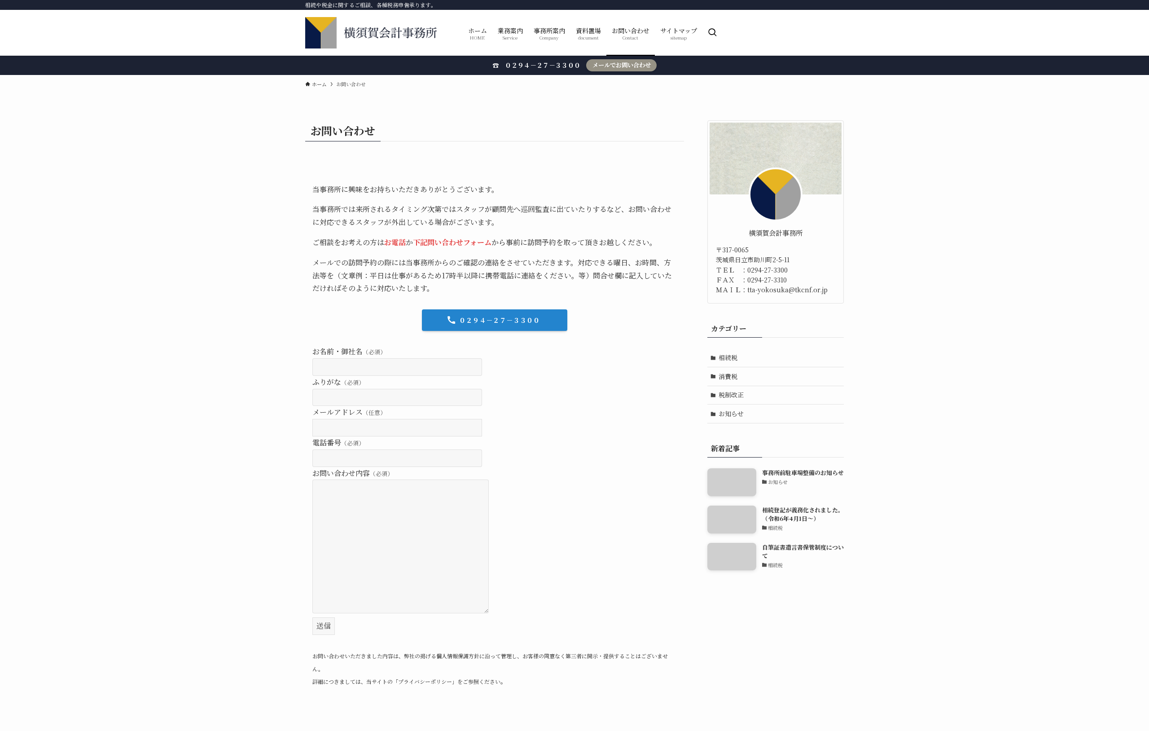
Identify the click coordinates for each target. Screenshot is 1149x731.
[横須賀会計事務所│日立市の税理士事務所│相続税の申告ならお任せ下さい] (375, 32)
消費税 (728, 376)
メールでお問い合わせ (621, 65)
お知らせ (731, 413)
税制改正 (731, 394)
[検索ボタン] (712, 33)
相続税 (728, 357)
